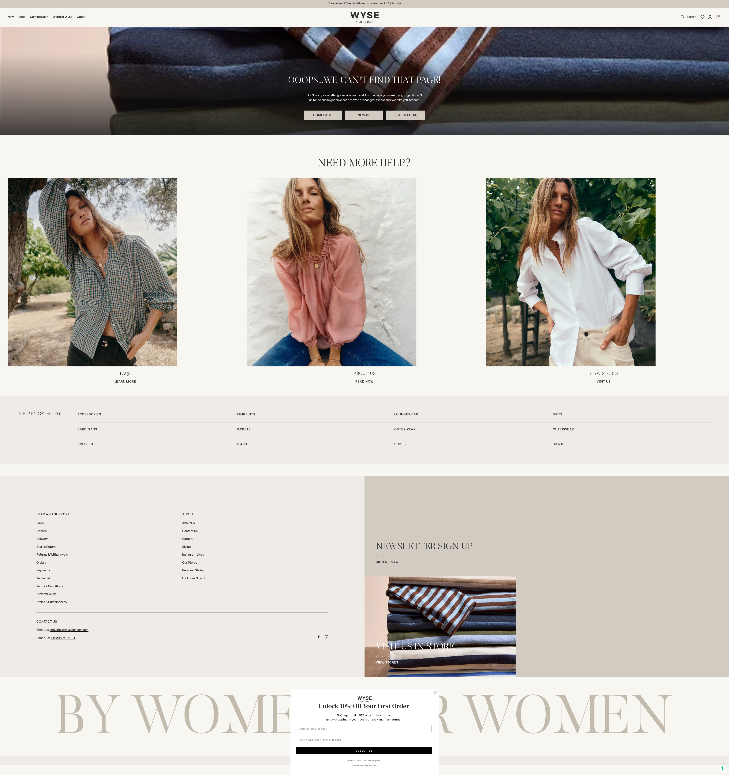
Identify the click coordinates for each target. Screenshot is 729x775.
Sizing (186, 547)
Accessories (89, 414)
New (11, 17)
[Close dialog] (435, 692)
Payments (43, 570)
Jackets (243, 429)
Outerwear (405, 429)
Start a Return (46, 547)
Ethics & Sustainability (51, 602)
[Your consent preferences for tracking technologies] (722, 768)
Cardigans (87, 429)
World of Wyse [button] (62, 17)
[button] (687, 17)
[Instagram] (326, 637)
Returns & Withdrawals (52, 554)
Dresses (85, 444)
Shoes (400, 444)
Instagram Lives (193, 554)
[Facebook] (318, 637)
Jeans (241, 444)
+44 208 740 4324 (62, 638)
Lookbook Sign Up (194, 578)
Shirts (559, 444)
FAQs (40, 523)
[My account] (710, 17)
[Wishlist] (702, 17)
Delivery (42, 539)
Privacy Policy (46, 594)
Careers (187, 539)
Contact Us (190, 531)
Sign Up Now (387, 562)
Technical (43, 578)
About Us (188, 523)
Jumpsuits (245, 414)
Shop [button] (21, 17)
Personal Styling (193, 570)
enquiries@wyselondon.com (378, 3)
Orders (41, 562)
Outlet (81, 17)
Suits (558, 414)
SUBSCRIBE (364, 750)
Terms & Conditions (49, 586)
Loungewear (406, 414)
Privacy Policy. (372, 765)
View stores (387, 662)
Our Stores (189, 562)
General (41, 531)
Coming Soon (39, 17)
